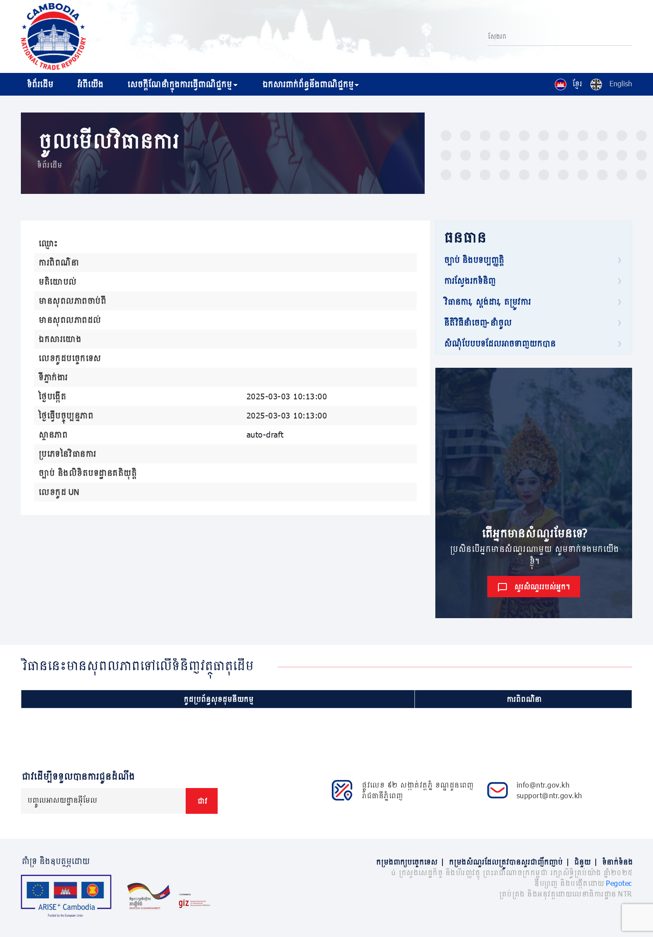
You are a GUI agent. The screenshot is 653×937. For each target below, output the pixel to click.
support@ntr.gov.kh (549, 795)
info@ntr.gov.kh (543, 784)
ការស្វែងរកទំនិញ (469, 281)
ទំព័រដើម (39, 84)
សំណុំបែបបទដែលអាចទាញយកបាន (499, 343)
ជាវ (202, 800)
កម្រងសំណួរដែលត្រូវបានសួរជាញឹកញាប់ (508, 861)
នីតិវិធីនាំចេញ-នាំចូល (477, 322)
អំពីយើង (89, 84)
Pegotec (619, 883)
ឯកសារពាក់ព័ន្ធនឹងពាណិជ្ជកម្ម (307, 84)
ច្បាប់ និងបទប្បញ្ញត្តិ (473, 260)
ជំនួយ (585, 861)
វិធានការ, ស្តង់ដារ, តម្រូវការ (486, 301)
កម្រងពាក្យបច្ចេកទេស (409, 861)
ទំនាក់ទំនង (616, 861)
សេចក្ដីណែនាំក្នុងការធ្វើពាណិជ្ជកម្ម (179, 84)
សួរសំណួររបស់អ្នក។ (541, 586)
